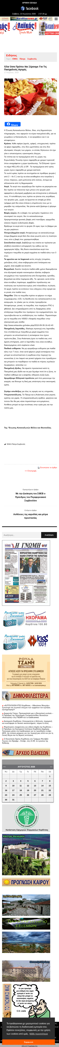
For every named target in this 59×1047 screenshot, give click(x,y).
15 (50, 786)
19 (28, 790)
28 (42, 795)
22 (50, 790)
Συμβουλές (32, 59)
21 (42, 790)
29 (50, 795)
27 (35, 795)
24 (13, 795)
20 (35, 790)
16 (6, 790)
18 (21, 790)
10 (13, 786)
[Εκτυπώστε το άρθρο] (38, 467)
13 (35, 786)
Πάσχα (22, 59)
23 (6, 795)
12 (28, 786)
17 (13, 790)
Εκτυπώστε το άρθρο (48, 467)
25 (21, 795)
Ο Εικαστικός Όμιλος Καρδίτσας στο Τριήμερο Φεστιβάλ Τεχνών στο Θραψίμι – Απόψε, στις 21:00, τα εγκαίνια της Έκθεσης (25, 741)
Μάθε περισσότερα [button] (39, 1034)
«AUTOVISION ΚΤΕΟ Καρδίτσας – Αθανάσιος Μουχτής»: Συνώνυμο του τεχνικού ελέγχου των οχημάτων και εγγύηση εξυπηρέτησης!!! (26, 707)
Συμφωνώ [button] (28, 1042)
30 (6, 800)
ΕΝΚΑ (14, 59)
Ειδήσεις (11, 55)
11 (21, 786)
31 (13, 800)
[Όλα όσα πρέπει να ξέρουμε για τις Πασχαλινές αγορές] (30, 96)
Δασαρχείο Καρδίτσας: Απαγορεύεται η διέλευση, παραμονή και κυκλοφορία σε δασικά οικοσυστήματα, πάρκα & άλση (27, 722)
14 (42, 786)
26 (28, 795)
